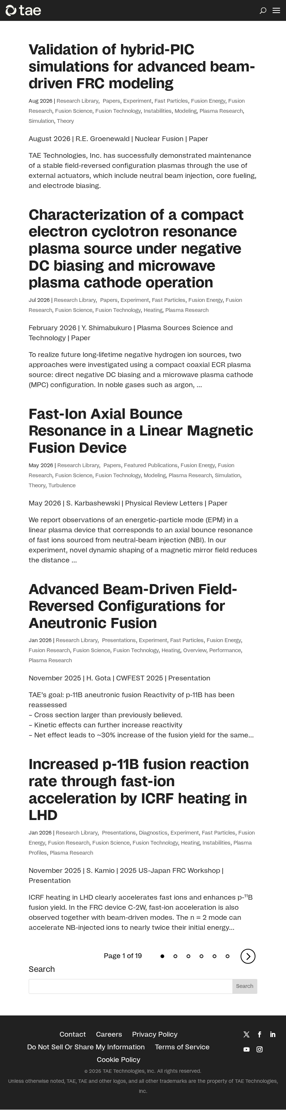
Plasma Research (221, 111)
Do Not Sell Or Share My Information (86, 1047)
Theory (65, 121)
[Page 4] (201, 956)
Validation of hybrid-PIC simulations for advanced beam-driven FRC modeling (142, 67)
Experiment (137, 101)
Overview (194, 650)
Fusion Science (73, 111)
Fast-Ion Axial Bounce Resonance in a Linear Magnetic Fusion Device (141, 431)
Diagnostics (153, 833)
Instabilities (158, 111)
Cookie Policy (118, 1060)
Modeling (186, 111)
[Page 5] (214, 956)
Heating (153, 310)
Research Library (77, 101)
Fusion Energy (208, 101)
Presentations (118, 640)
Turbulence (62, 485)
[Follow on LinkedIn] (273, 1034)
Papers (110, 101)
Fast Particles (171, 101)
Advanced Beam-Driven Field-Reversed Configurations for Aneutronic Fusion (133, 607)
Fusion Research (49, 650)
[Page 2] (175, 956)
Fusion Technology (118, 111)
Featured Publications (151, 465)
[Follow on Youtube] (246, 1049)
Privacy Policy (155, 1034)
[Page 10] (227, 956)
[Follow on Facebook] (260, 1034)
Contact (73, 1034)
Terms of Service (182, 1047)
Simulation (41, 121)
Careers (109, 1034)
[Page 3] (188, 956)
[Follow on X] (246, 1034)
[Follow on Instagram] (260, 1049)
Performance (225, 650)
